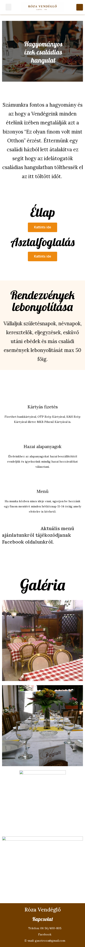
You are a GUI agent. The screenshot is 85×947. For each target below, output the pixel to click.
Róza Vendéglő (43, 909)
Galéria (42, 584)
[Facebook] (79, 7)
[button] (42, 227)
